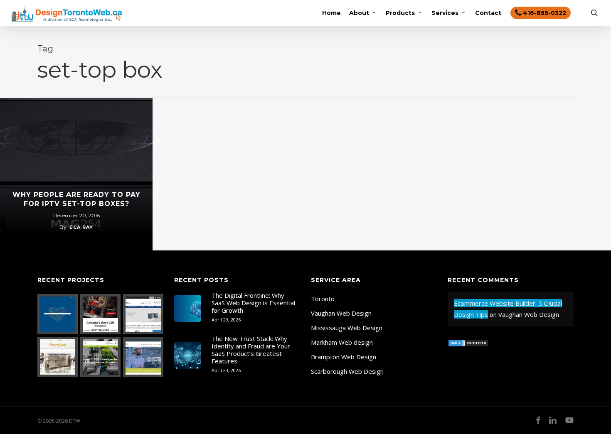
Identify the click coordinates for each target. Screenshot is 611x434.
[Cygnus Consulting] (143, 357)
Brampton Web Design (343, 357)
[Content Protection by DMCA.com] (468, 351)
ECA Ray (81, 227)
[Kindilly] (57, 314)
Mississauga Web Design (346, 328)
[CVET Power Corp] (100, 357)
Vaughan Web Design (341, 313)
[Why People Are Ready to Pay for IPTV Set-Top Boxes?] (76, 174)
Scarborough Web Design (347, 371)
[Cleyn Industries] (143, 314)
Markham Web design (342, 342)
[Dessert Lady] (57, 357)
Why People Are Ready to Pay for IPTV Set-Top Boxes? (76, 199)
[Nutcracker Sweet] (100, 314)
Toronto (323, 298)
